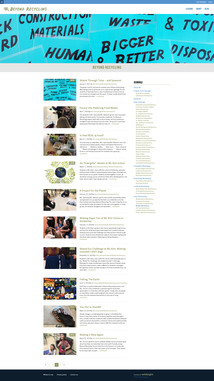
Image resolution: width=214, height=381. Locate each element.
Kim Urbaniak (97, 84)
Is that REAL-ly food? (92, 135)
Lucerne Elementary (143, 158)
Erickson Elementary (143, 145)
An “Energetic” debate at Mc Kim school (102, 163)
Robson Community (142, 131)
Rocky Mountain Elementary (146, 105)
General (137, 98)
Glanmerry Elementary (144, 143)
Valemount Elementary (144, 95)
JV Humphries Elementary (145, 191)
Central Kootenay (141, 186)
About (198, 9)
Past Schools (139, 102)
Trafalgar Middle (142, 111)
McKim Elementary (110, 84)
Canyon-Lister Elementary (145, 147)
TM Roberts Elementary (144, 203)
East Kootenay (122, 283)
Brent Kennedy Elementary (145, 193)
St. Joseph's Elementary (144, 113)
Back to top (49, 374)
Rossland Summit (142, 183)
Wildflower (140, 125)
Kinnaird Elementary (143, 129)
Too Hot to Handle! (90, 307)
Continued (100, 96)
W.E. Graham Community (144, 122)
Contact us (74, 374)
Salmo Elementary (142, 136)
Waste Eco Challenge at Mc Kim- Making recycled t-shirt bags (103, 250)
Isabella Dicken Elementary (145, 210)
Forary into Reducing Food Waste (99, 108)
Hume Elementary (142, 109)
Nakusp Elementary (143, 156)
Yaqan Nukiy (140, 154)
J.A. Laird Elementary (143, 160)
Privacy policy (62, 374)
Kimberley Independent (144, 118)
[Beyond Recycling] (25, 9)
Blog (207, 9)
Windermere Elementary (144, 199)
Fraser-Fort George (142, 90)
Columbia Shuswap (142, 165)
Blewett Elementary (143, 151)
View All (137, 87)
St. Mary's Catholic (142, 120)
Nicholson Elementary (143, 175)
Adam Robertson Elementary (146, 189)
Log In (210, 2)
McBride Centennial (143, 93)
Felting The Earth (90, 279)
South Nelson (140, 134)
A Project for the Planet (93, 190)
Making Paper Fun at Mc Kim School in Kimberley (101, 219)
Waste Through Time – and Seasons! (100, 80)
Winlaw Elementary (143, 149)
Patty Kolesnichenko (100, 166)
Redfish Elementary (143, 116)
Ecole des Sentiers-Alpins (145, 107)
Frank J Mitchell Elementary (145, 212)
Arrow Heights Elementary (145, 168)
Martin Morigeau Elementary (146, 127)
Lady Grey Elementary (143, 171)
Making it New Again (91, 335)
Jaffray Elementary (143, 208)
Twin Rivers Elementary (144, 181)
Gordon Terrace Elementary (146, 140)
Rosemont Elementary (144, 138)
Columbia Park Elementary (145, 163)
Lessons (189, 9)
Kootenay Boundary (142, 178)
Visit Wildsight (201, 2)
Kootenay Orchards (142, 201)
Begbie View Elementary (144, 173)
